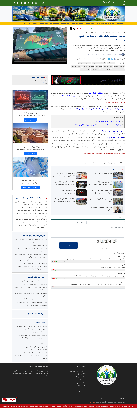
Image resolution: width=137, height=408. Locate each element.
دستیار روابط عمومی (76, 66)
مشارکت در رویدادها (77, 23)
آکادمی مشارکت (90, 23)
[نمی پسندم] (54, 261)
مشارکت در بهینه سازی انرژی (105, 23)
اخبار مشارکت (44, 23)
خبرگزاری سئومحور (105, 70)
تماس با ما (27, 23)
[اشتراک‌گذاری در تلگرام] (108, 59)
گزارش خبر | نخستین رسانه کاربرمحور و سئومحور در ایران (108, 399)
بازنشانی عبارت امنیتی (106, 248)
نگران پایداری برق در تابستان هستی (30, 147)
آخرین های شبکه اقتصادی (36, 277)
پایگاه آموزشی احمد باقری (113, 55)
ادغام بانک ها (110, 63)
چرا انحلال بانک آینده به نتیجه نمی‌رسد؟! (34, 284)
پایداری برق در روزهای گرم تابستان (30, 113)
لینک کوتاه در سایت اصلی (111, 163)
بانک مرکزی (95, 63)
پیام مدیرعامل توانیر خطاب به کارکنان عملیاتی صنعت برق (30, 260)
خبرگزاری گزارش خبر (119, 66)
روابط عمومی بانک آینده (118, 70)
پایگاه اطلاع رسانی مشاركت (30, 180)
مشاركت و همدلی (30, 153)
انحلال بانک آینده (85, 70)
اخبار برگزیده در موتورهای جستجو (34, 235)
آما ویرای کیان (92, 402)
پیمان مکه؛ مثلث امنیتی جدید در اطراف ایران (33, 281)
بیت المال (88, 63)
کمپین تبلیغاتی (95, 70)
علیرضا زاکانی (98, 66)
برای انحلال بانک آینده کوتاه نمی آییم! (35, 305)
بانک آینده (102, 63)
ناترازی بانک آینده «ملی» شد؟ (103, 173)
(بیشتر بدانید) (40, 83)
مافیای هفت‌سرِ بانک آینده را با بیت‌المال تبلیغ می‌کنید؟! (30, 302)
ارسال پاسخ (62, 262)
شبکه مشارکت (65, 23)
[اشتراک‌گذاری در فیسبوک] (115, 59)
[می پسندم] (56, 261)
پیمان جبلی (81, 63)
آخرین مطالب (40, 322)
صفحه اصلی (120, 23)
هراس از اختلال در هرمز (39, 332)
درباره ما (34, 23)
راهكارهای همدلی (30, 120)
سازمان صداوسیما (108, 66)
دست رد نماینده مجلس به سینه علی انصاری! (107, 121)
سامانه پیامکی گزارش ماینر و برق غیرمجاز (34, 263)
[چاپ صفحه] (74, 28)
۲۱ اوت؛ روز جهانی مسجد (38, 245)
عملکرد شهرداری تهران (88, 66)
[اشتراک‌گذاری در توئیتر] (112, 59)
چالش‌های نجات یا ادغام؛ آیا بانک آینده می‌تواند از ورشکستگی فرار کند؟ (98, 125)
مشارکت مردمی (54, 23)
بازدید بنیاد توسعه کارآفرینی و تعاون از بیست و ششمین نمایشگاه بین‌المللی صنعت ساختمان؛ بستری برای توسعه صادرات (83, 2)
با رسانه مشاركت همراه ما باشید (30, 187)
